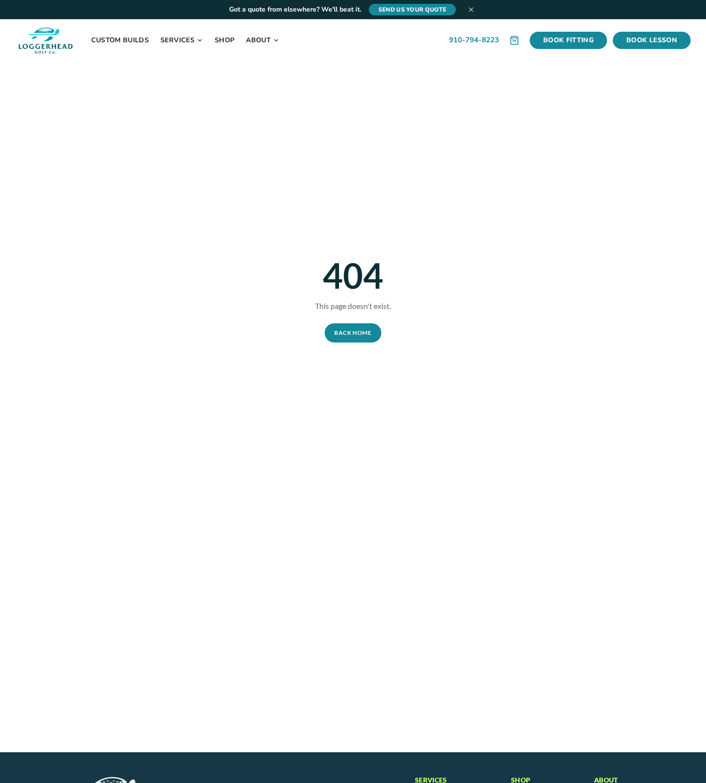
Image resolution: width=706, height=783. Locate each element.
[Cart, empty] (514, 40)
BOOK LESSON (651, 40)
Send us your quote (412, 9)
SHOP (224, 40)
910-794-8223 (474, 40)
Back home (352, 332)
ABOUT (258, 40)
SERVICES (177, 40)
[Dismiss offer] (471, 9)
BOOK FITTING (568, 40)
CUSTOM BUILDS (120, 40)
